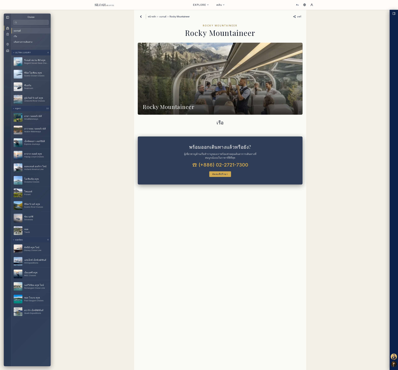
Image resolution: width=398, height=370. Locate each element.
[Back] (141, 17)
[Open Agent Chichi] (394, 190)
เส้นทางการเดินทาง (23, 42)
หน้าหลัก (152, 16)
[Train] (7, 34)
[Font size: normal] (297, 5)
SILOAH (104, 5)
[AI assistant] (394, 364)
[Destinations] (7, 44)
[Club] (7, 50)
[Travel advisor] (394, 357)
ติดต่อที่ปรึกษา (220, 174)
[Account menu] (312, 5)
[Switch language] (305, 5)
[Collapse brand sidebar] (7, 17)
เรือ (15, 36)
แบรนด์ (17, 30)
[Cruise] (7, 28)
